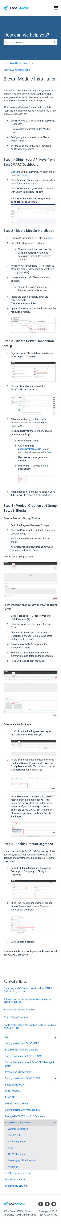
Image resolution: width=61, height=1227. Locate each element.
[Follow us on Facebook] (40, 1204)
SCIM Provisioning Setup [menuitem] (18, 1173)
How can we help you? (26, 35)
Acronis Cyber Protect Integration (19, 1009)
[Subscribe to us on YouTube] (53, 1204)
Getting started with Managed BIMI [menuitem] (23, 1109)
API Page (22, 175)
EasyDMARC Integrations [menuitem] (18, 1122)
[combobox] (28, 42)
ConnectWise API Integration (17, 1017)
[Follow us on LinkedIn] (47, 1204)
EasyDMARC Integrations (17, 69)
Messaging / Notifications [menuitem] (21, 1160)
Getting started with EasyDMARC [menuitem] (22, 1043)
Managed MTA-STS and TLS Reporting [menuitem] (25, 1116)
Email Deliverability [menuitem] (15, 1179)
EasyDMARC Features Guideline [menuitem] (21, 1049)
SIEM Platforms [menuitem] (16, 1154)
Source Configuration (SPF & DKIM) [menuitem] (23, 1056)
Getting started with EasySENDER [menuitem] (22, 1078)
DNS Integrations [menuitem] (17, 1141)
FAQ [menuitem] (7, 1037)
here (50, 238)
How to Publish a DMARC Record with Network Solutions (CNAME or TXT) (30, 1026)
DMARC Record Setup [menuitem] (16, 1103)
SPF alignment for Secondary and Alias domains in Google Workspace (27, 1000)
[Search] (54, 42)
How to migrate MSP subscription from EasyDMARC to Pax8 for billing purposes (29, 989)
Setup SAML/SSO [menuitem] (14, 1084)
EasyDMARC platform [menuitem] (16, 1185)
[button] (55, 1037)
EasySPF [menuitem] (10, 1097)
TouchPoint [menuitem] (14, 1135)
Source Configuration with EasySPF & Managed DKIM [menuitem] (29, 1064)
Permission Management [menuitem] (18, 1072)
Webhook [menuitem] (13, 1166)
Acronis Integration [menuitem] (18, 1128)
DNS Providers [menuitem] (13, 1091)
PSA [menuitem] (10, 1147)
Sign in (14, 171)
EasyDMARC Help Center (17, 63)
